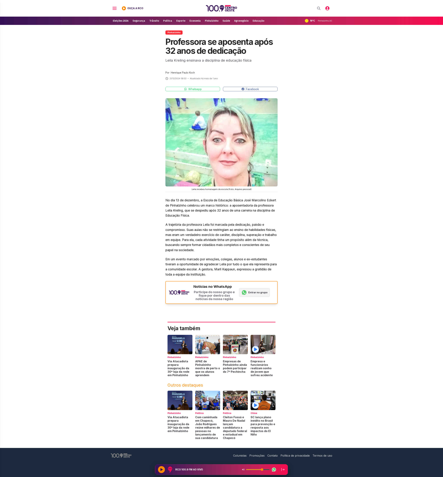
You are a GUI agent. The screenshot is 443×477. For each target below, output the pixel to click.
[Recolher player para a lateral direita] (283, 469)
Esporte (180, 20)
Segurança (139, 20)
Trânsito (154, 20)
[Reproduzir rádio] (161, 469)
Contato (272, 455)
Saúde (226, 20)
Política (167, 20)
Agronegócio (241, 20)
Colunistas (240, 455)
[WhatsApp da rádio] (274, 469)
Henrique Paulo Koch (183, 72)
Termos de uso (322, 455)
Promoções (257, 455)
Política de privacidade (295, 455)
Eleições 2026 (120, 20)
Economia (195, 20)
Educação (258, 20)
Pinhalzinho (211, 20)
